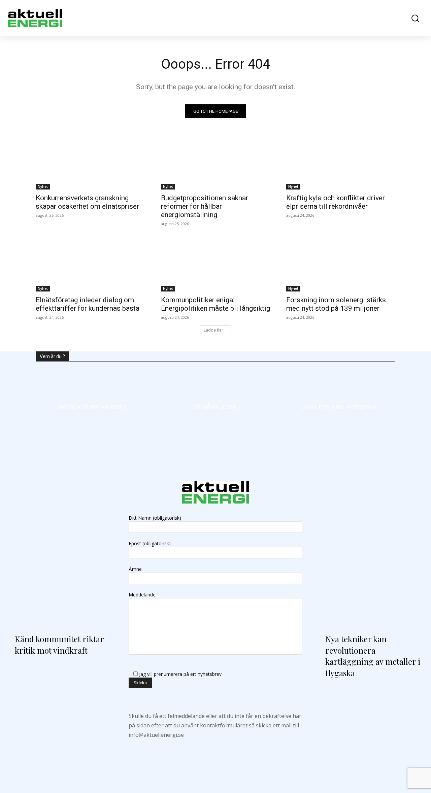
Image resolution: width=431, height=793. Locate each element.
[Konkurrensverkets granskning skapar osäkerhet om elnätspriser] (90, 162)
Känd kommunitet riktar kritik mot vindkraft (59, 644)
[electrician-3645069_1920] (91, 407)
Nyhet (43, 186)
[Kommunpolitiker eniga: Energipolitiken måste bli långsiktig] (215, 264)
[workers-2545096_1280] (215, 407)
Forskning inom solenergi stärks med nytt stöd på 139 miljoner (336, 304)
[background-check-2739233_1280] (340, 407)
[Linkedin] (216, 756)
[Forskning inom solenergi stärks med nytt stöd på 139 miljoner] (340, 264)
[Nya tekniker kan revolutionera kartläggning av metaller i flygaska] (371, 563)
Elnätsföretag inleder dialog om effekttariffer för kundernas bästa (87, 304)
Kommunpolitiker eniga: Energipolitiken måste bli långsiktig (215, 304)
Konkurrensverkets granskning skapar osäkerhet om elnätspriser (87, 202)
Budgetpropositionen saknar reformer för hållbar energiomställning (204, 206)
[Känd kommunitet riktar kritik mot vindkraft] (60, 563)
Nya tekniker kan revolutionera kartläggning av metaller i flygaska (372, 655)
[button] (412, 18)
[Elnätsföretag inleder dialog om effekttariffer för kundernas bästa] (90, 264)
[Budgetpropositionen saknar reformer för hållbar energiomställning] (215, 162)
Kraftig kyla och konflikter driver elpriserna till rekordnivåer (335, 202)
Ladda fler (213, 330)
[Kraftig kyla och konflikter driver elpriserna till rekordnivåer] (340, 162)
